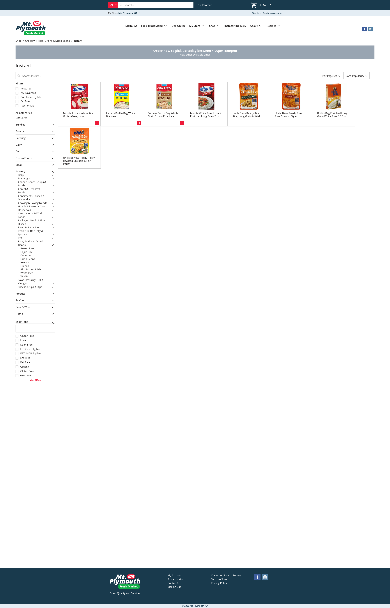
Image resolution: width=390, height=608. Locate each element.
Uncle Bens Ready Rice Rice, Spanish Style (288, 114)
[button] (129, 13)
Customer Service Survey (226, 575)
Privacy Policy (219, 583)
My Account (174, 575)
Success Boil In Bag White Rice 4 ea (120, 114)
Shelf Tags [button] (22, 321)
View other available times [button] (195, 54)
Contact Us (174, 583)
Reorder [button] (207, 5)
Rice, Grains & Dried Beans (54, 40)
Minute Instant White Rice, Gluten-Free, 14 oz (78, 114)
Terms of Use (219, 579)
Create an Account (272, 13)
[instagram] (370, 30)
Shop (18, 40)
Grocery (30, 40)
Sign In (255, 13)
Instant (77, 40)
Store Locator (176, 579)
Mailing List (174, 586)
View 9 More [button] (35, 380)
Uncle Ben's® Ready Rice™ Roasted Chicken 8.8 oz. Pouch (79, 161)
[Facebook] (364, 30)
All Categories (24, 113)
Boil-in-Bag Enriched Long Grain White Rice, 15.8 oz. (332, 114)
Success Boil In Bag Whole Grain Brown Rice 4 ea (163, 114)
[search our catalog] (121, 5)
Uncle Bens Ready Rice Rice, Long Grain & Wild (246, 114)
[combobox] (113, 5)
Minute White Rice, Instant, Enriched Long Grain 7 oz (206, 114)
